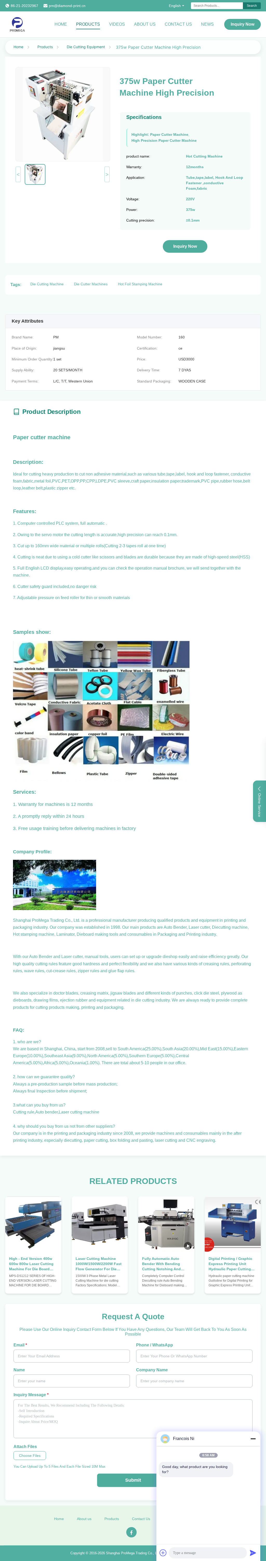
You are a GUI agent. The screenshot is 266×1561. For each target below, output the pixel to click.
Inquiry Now (242, 24)
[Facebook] (131, 1532)
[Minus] (253, 1439)
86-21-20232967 (24, 6)
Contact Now (33, 1284)
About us (84, 1519)
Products (88, 24)
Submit (133, 1480)
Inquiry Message (31, 1395)
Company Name (152, 1370)
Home (61, 24)
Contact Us (178, 24)
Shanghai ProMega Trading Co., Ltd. (133, 1553)
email (20, 1345)
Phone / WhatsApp (154, 1345)
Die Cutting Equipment (86, 47)
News (207, 24)
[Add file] (163, 1552)
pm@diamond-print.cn (67, 6)
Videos (117, 24)
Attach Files (25, 1446)
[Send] (253, 1552)
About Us (145, 24)
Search (252, 6)
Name (19, 1370)
